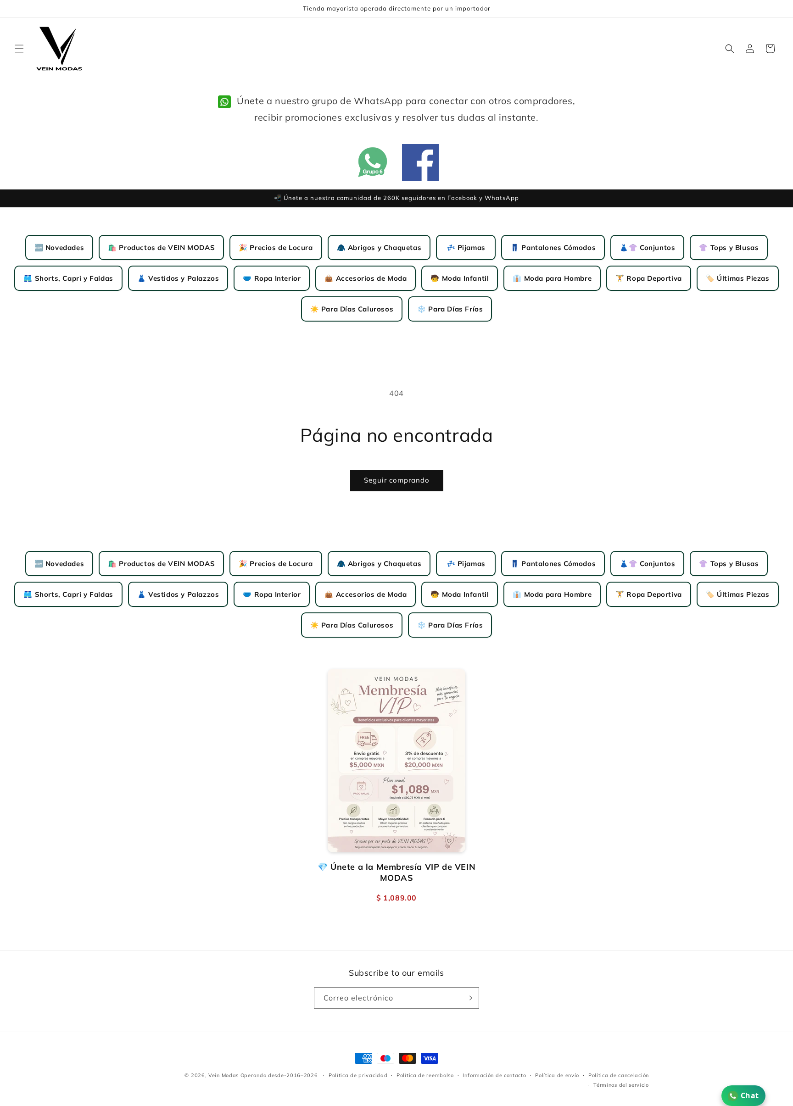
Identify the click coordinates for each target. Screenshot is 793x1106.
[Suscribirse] (468, 998)
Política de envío (557, 1075)
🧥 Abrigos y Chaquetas (379, 247)
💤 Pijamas (466, 247)
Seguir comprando (397, 480)
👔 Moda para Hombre (552, 278)
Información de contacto (494, 1075)
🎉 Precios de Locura (276, 247)
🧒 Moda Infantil (459, 278)
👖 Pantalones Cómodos (553, 247)
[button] (19, 49)
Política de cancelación (618, 1075)
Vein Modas (223, 1075)
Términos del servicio (621, 1085)
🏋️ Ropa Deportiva (648, 278)
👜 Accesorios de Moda (365, 278)
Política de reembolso (425, 1075)
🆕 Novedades (59, 247)
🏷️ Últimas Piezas (738, 278)
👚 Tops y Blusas (729, 247)
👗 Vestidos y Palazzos (178, 278)
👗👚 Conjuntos (647, 247)
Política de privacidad (358, 1075)
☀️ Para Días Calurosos (352, 309)
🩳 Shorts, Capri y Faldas (68, 278)
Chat (750, 1095)
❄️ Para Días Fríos (450, 309)
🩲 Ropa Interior (272, 278)
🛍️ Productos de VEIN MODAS (161, 247)
